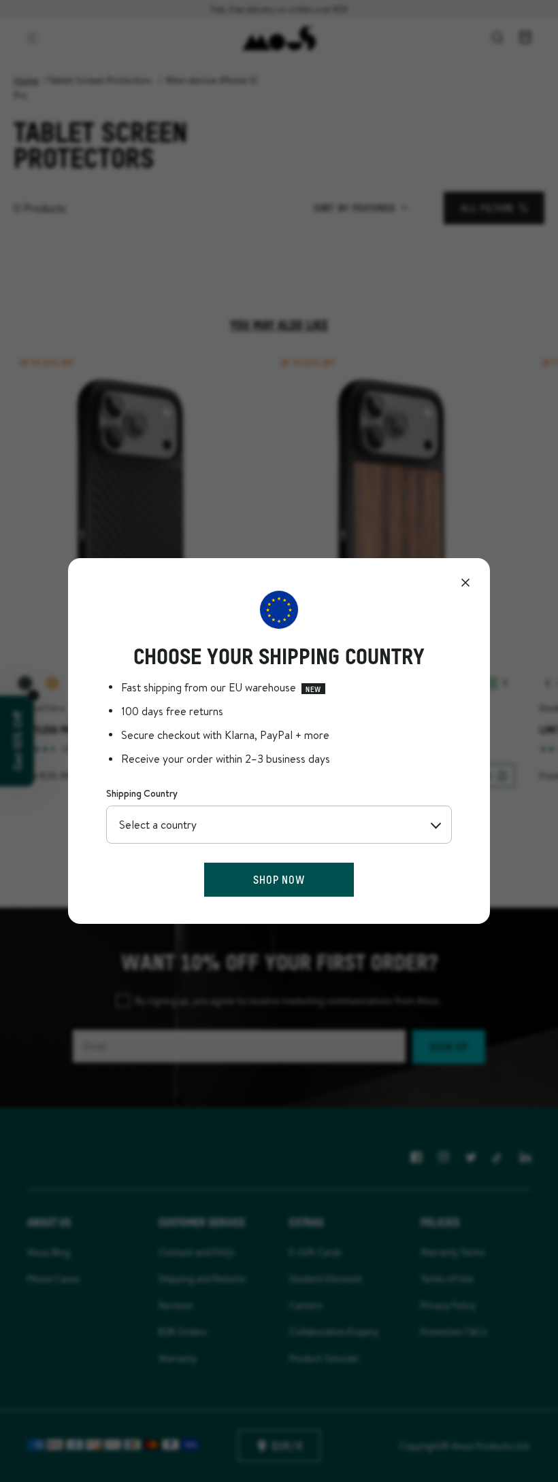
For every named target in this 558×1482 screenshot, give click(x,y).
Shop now (278, 879)
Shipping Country (142, 793)
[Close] (465, 582)
